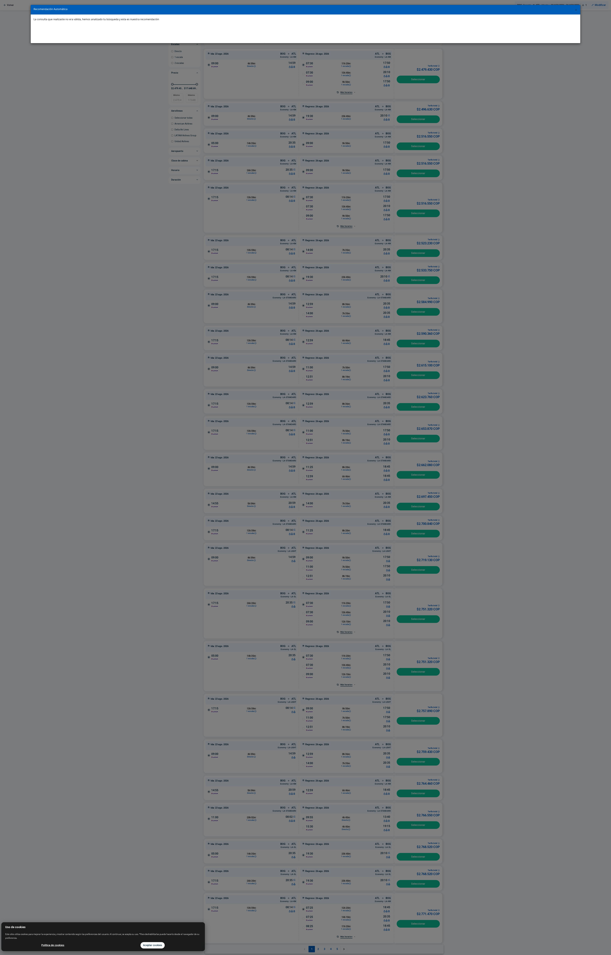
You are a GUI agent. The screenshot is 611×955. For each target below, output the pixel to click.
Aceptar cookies (152, 945)
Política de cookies (52, 945)
